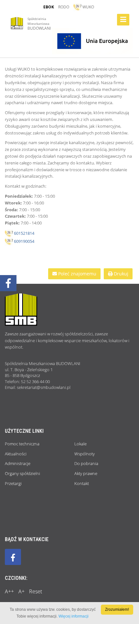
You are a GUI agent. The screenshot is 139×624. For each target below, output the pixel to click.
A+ (21, 591)
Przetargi (13, 483)
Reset (35, 591)
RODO (63, 7)
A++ (9, 591)
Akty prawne (85, 473)
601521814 (23, 233)
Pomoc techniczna (22, 444)
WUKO (87, 7)
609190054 (24, 241)
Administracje (17, 463)
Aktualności (16, 454)
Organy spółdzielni (22, 473)
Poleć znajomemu (76, 274)
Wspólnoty (84, 454)
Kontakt (81, 483)
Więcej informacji (74, 616)
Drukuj (120, 274)
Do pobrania (86, 463)
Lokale (80, 444)
